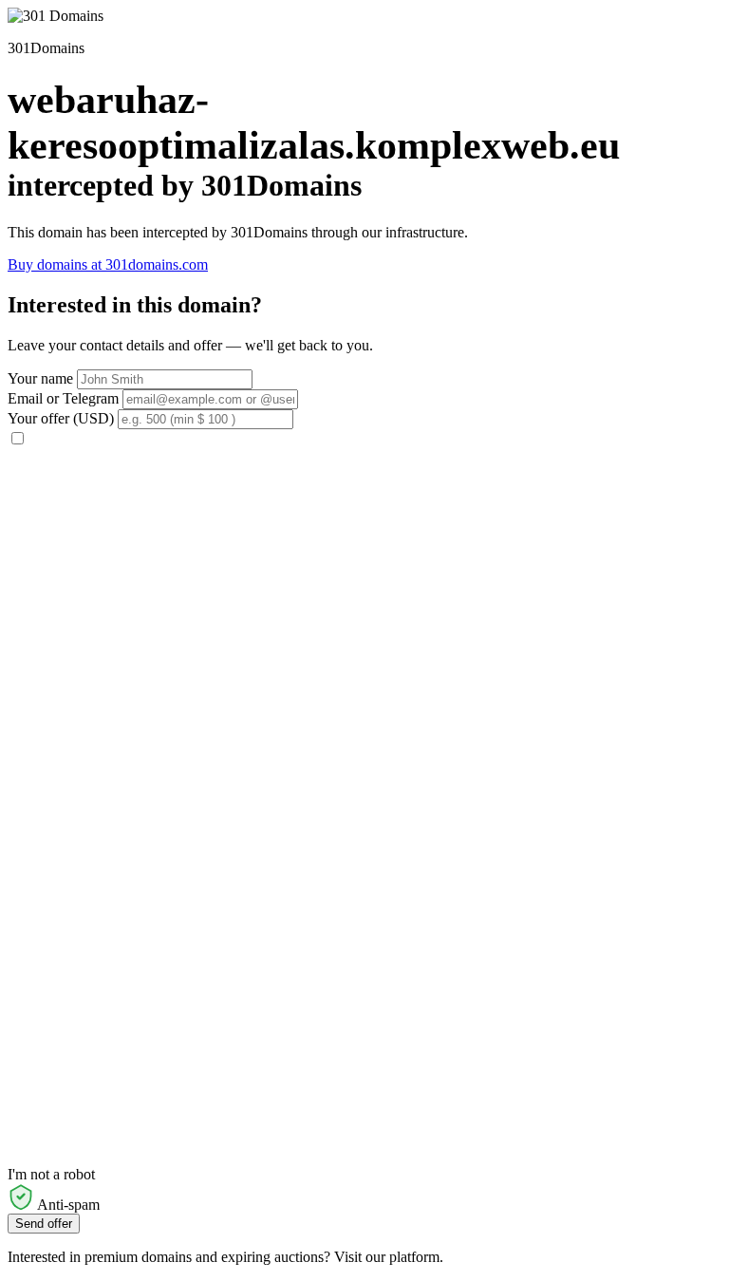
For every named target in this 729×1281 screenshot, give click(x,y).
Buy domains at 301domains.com (108, 264)
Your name (40, 378)
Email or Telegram (63, 398)
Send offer (43, 1223)
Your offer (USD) (61, 418)
